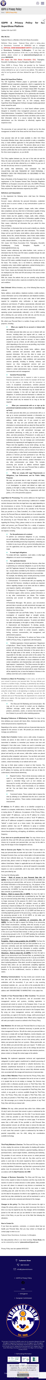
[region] (23, 635)
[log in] (37, 3)
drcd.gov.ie (23, 1293)
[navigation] (42, 3)
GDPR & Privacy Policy (23, 1278)
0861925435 (25, 1265)
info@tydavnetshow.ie (24, 1269)
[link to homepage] (3, 3)
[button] (44, 21)
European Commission (23, 1298)
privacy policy (24, 1372)
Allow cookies (23, 1375)
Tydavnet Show (25, 1260)
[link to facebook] (23, 1282)
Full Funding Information (23, 1354)
